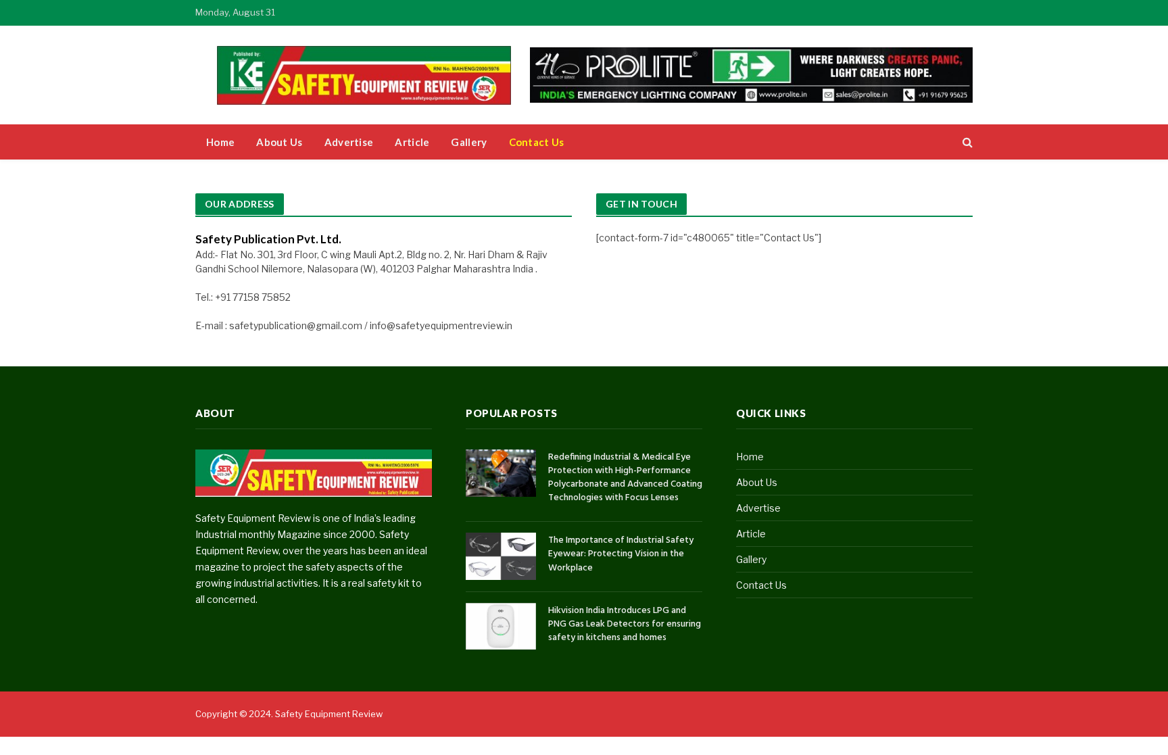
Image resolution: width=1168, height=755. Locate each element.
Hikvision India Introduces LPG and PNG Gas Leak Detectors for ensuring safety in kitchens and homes (624, 624)
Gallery (469, 142)
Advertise (349, 142)
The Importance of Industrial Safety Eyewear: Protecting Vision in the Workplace (621, 554)
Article (412, 142)
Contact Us (536, 142)
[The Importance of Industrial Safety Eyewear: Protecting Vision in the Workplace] (501, 556)
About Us (279, 142)
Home (220, 142)
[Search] (966, 142)
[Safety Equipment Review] (374, 75)
